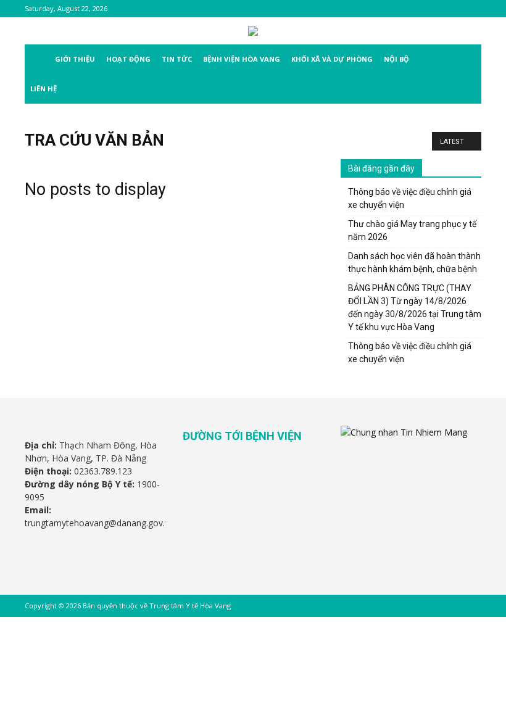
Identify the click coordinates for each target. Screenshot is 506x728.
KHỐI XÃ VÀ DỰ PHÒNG (332, 59)
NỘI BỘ (396, 59)
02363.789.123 (103, 471)
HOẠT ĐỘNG (128, 59)
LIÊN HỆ (43, 88)
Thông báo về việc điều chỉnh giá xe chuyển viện (409, 198)
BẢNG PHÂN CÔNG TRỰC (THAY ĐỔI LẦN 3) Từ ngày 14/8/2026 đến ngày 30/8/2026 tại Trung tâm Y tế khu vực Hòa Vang (414, 307)
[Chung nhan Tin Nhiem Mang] (404, 432)
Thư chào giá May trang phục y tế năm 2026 (412, 230)
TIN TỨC (177, 59)
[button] (466, 59)
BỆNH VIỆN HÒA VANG (241, 59)
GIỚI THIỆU (75, 59)
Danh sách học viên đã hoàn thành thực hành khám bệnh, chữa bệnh (414, 262)
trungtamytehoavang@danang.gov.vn (99, 523)
